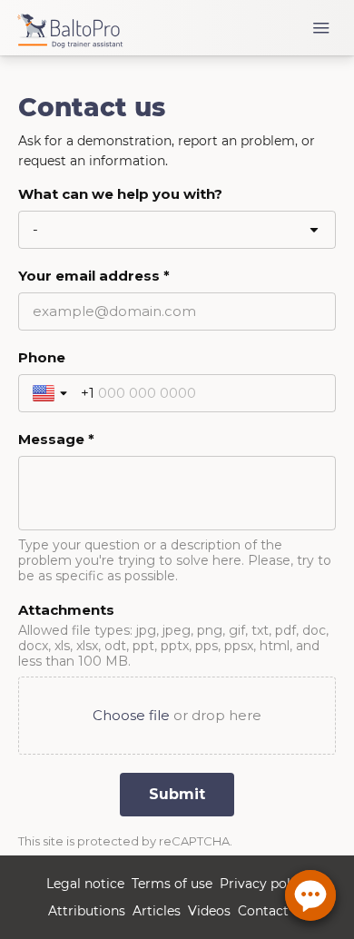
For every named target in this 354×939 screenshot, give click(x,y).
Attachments (66, 609)
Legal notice (85, 883)
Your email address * (94, 275)
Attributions (86, 911)
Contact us (272, 911)
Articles (157, 911)
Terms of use (172, 883)
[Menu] (321, 28)
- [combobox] (35, 229)
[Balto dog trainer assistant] (78, 27)
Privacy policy (264, 883)
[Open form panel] (310, 895)
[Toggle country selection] (52, 393)
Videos (209, 911)
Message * (56, 439)
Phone (41, 357)
